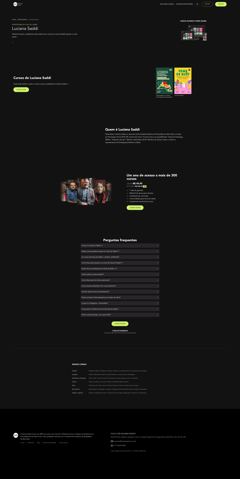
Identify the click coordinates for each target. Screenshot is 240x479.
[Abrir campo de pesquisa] (197, 4)
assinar (221, 4)
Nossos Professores (184, 4)
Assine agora (21, 90)
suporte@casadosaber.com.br (125, 441)
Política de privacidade (49, 443)
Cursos (22, 443)
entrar (207, 4)
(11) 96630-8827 (120, 445)
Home (14, 20)
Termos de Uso (63, 443)
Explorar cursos (167, 4)
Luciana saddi (34, 20)
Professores (22, 20)
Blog (38, 443)
